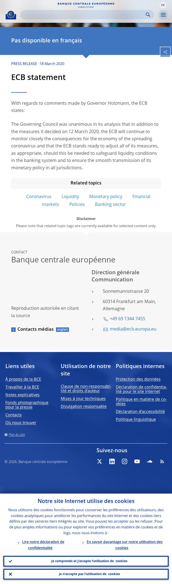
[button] (162, 5)
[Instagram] (124, 461)
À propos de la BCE (23, 379)
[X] (99, 461)
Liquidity (70, 197)
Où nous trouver (20, 423)
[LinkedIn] (112, 461)
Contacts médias (35, 329)
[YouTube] (137, 461)
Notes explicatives (22, 395)
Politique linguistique (136, 420)
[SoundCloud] (149, 461)
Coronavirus (39, 197)
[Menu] (163, 15)
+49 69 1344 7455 (127, 319)
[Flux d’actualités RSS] (162, 461)
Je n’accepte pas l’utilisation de (89, 574)
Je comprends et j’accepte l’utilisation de (89, 561)
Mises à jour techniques (83, 399)
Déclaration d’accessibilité (140, 412)
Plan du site (17, 434)
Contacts (13, 415)
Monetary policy (105, 197)
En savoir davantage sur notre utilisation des (125, 545)
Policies (77, 205)
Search (148, 15)
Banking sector (110, 205)
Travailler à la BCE (22, 387)
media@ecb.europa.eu (133, 329)
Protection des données (138, 379)
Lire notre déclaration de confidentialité (43, 545)
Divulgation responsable (84, 407)
